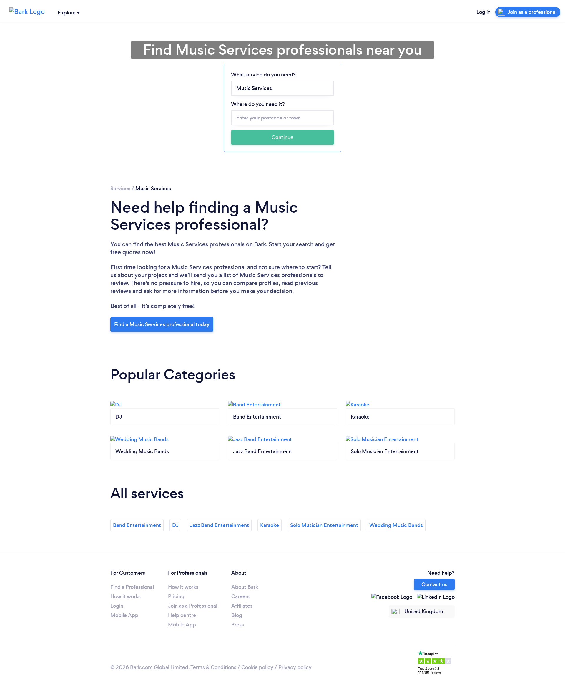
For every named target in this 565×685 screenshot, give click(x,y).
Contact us (434, 584)
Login (116, 605)
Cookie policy (257, 667)
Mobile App (124, 615)
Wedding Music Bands (396, 525)
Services (120, 188)
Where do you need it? (258, 104)
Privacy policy (295, 667)
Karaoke (269, 525)
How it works (125, 596)
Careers (240, 596)
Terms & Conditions (213, 667)
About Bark (244, 587)
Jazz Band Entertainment (219, 525)
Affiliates (241, 605)
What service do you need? (263, 74)
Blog (236, 615)
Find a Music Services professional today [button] (162, 324)
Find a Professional (132, 587)
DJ (175, 525)
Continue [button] (282, 137)
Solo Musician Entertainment (324, 525)
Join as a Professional (192, 605)
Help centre (182, 615)
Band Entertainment (137, 525)
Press (237, 624)
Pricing (176, 596)
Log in (483, 12)
